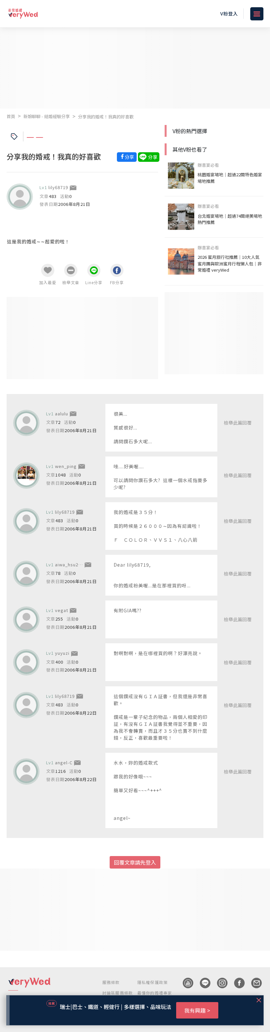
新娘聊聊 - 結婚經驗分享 (46, 116)
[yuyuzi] (26, 662)
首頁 (11, 116)
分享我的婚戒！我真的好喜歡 (106, 116)
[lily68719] (20, 197)
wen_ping (66, 466)
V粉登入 (229, 13)
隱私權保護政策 (152, 982)
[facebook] (236, 983)
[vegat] (26, 619)
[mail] (253, 983)
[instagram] (219, 983)
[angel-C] (26, 771)
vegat (61, 610)
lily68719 (58, 187)
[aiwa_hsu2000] (26, 574)
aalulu (61, 413)
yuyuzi (62, 653)
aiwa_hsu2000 (70, 564)
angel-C (63, 762)
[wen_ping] (26, 475)
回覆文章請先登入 (135, 862)
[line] (201, 983)
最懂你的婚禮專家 (154, 992)
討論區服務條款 (117, 992)
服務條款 (111, 982)
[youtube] (184, 983)
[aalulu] (26, 423)
